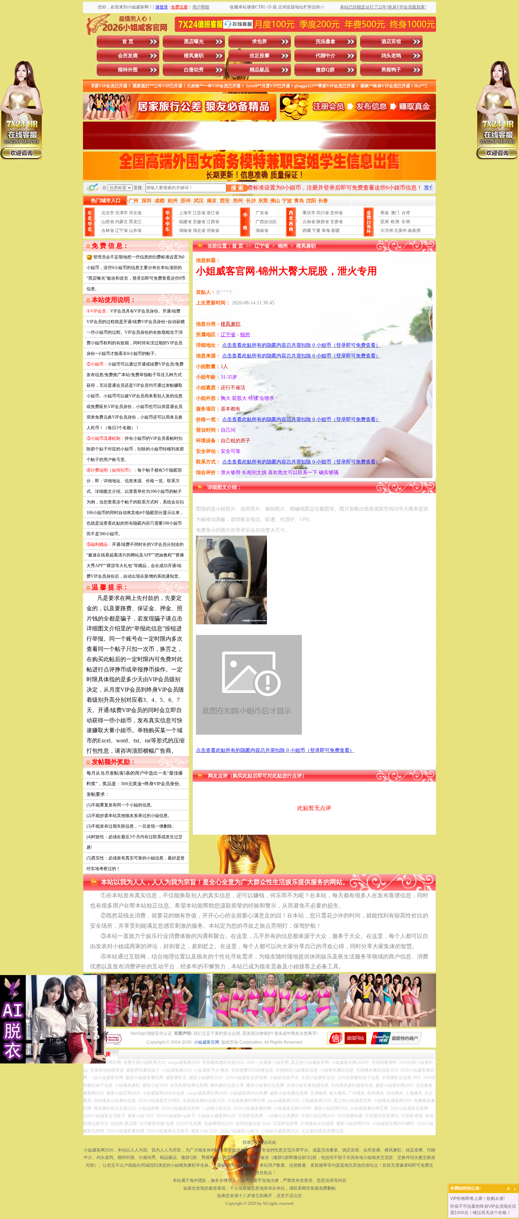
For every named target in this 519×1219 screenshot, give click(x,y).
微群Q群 (325, 69)
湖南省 (185, 230)
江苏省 (199, 212)
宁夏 (316, 230)
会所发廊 (128, 55)
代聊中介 (325, 55)
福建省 (185, 221)
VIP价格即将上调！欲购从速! (477, 1198)
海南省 (262, 230)
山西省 (107, 221)
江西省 (213, 221)
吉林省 (107, 230)
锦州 (283, 246)
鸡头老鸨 (391, 55)
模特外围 (128, 69)
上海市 (185, 212)
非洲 (405, 221)
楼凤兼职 (194, 55)
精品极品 (259, 69)
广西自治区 (266, 221)
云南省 (309, 221)
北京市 (107, 212)
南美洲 (414, 230)
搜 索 (237, 188)
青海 (326, 230)
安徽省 (199, 221)
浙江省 (213, 212)
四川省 (322, 212)
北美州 (400, 230)
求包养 (259, 41)
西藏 (307, 230)
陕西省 (322, 221)
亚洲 (384, 221)
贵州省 (336, 212)
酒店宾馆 (391, 41)
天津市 (121, 212)
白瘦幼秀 (194, 69)
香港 (384, 212)
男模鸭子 (391, 69)
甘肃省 (336, 221)
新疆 (335, 230)
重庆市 (309, 212)
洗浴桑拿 (325, 41)
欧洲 (395, 221)
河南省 (213, 230)
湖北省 (199, 230)
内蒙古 (121, 221)
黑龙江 (135, 221)
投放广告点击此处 (259, 1142)
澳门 (395, 212)
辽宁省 (121, 230)
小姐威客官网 (206, 1042)
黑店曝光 (194, 41)
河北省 (135, 212)
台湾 (405, 212)
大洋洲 (386, 230)
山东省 (135, 230)
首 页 (127, 41)
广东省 (262, 212)
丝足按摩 (259, 55)
